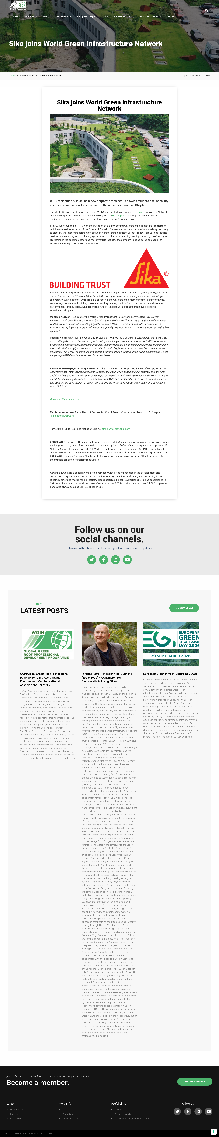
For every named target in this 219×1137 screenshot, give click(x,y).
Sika (140, 212)
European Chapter (87, 16)
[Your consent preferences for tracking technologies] (214, 1132)
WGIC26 (47, 16)
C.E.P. (105, 16)
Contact (171, 16)
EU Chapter (118, 215)
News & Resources (148, 16)
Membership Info (123, 16)
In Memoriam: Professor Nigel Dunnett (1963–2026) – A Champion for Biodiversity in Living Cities (107, 677)
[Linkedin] (115, 559)
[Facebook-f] (103, 559)
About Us (29, 16)
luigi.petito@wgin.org (62, 416)
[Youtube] (127, 559)
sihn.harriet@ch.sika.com (116, 429)
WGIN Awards (64, 16)
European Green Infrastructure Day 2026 (170, 674)
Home (15, 16)
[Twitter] (91, 559)
